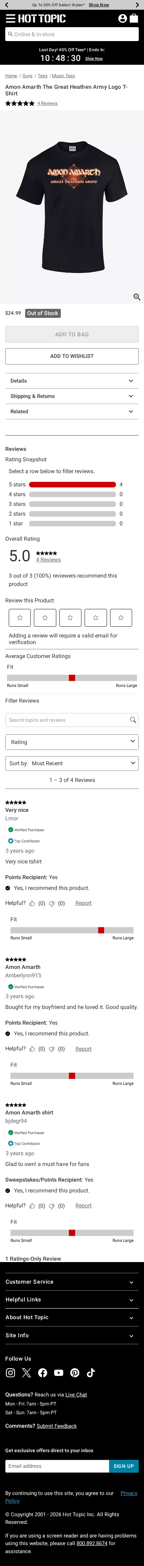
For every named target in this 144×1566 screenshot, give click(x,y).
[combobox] (72, 34)
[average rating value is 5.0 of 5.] (21, 103)
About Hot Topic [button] (27, 1317)
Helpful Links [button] (23, 1299)
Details (18, 381)
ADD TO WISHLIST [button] (72, 356)
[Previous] (6, 5)
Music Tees (63, 75)
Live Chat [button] (76, 1395)
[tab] (72, 207)
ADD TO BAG (72, 334)
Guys (27, 75)
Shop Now (99, 4)
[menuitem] (133, 18)
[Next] (137, 5)
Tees (43, 75)
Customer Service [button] (30, 1281)
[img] (10, 1373)
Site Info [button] (17, 1335)
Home (11, 75)
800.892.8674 (92, 1543)
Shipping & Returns (32, 396)
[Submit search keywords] (10, 34)
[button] (9, 18)
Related (19, 411)
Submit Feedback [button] (57, 1426)
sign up (124, 1466)
